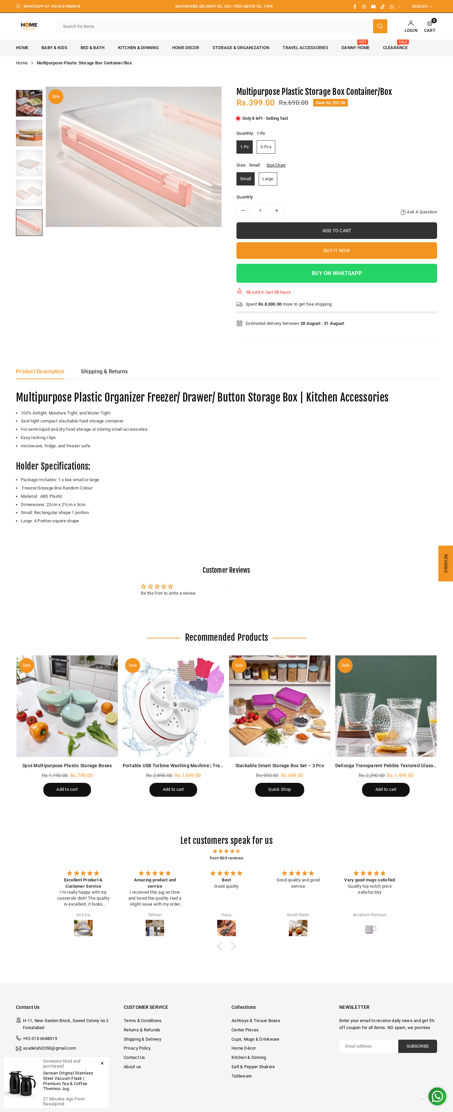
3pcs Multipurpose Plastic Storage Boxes (67, 765)
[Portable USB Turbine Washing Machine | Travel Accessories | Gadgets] (174, 706)
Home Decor (185, 47)
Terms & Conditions (143, 1020)
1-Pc (244, 146)
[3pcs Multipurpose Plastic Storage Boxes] (67, 706)
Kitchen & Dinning (138, 47)
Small (245, 178)
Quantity (244, 196)
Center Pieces (245, 1029)
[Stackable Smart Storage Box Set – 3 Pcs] (280, 706)
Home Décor (243, 1048)
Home (22, 47)
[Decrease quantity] (243, 210)
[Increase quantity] (276, 210)
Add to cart (67, 789)
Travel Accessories (305, 47)
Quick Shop (279, 789)
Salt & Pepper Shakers (253, 1066)
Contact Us (134, 1057)
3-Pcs (266, 146)
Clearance (395, 45)
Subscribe (418, 1046)
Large (267, 178)
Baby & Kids (54, 47)
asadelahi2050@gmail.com (49, 1048)
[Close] (102, 1063)
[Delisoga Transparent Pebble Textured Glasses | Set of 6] (386, 706)
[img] (226, 851)
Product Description (40, 371)
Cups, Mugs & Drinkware (255, 1039)
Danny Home (356, 45)
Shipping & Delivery (142, 1039)
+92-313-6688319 (40, 1038)
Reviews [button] (445, 563)
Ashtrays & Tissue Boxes (255, 1020)
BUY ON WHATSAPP (337, 273)
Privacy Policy (137, 1048)
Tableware (241, 1076)
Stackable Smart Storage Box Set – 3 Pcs (279, 765)
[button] (430, 26)
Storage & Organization (241, 47)
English (420, 6)
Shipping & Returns (104, 371)
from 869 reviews (226, 857)
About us (132, 1066)
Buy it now (337, 250)
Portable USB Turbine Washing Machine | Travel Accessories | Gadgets (199, 765)
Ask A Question (421, 211)
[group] (134, 157)
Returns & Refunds (142, 1029)
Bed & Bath (93, 47)
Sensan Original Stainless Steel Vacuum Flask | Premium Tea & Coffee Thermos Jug (68, 1081)
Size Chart (276, 165)
